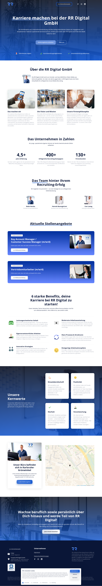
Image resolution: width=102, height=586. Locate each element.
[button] (70, 465)
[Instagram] (82, 4)
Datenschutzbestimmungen (41, 556)
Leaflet (78, 485)
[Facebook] (78, 4)
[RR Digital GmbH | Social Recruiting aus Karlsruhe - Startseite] (11, 567)
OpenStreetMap (83, 485)
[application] (69, 465)
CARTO (92, 485)
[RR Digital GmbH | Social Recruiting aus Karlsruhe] (10, 4)
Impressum (37, 552)
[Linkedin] (85, 4)
